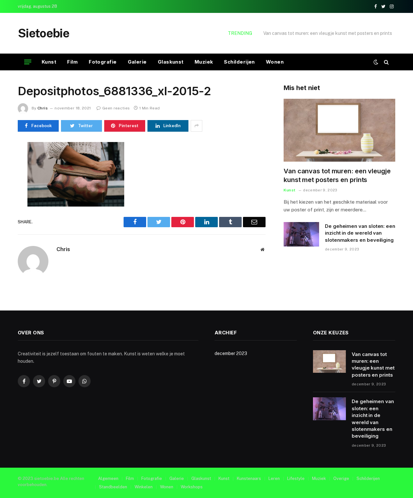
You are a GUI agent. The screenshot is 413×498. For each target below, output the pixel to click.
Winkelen (144, 486)
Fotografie (103, 62)
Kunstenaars (249, 478)
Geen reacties (116, 108)
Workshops (192, 486)
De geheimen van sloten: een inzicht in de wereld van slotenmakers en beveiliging (322, 33)
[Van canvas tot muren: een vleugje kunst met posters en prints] (339, 130)
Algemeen (108, 478)
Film (72, 62)
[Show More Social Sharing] (196, 126)
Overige (341, 478)
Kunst (49, 62)
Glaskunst (171, 62)
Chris (42, 108)
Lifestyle (296, 478)
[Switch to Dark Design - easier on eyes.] (376, 62)
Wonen (275, 62)
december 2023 (231, 353)
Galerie (137, 62)
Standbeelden (113, 486)
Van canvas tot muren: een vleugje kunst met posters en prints (337, 175)
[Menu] (27, 62)
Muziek (204, 62)
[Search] (386, 62)
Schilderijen (239, 62)
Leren (274, 478)
